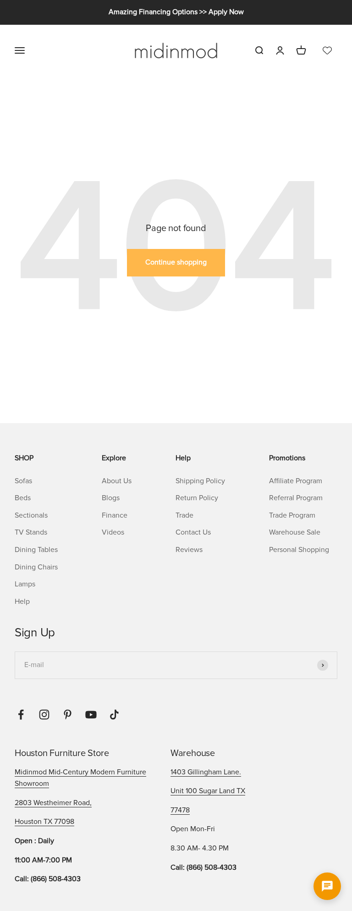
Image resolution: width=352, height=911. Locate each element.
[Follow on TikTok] (114, 714)
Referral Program (296, 497)
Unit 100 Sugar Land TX (207, 790)
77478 (180, 810)
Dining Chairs (36, 567)
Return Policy (197, 497)
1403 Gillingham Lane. (205, 772)
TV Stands (31, 532)
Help (22, 601)
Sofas (23, 481)
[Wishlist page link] (327, 50)
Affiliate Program (295, 481)
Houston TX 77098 (44, 821)
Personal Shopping (299, 549)
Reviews (189, 549)
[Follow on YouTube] (91, 714)
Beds (23, 497)
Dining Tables (36, 549)
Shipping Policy (200, 481)
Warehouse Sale (294, 532)
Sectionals (31, 515)
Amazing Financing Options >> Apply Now (176, 12)
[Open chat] (327, 886)
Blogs (111, 497)
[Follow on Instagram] (44, 714)
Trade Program (292, 515)
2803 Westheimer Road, (53, 802)
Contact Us (193, 532)
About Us (117, 481)
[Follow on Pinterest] (67, 714)
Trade (184, 515)
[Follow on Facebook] (21, 714)
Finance (114, 515)
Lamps (25, 584)
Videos (113, 532)
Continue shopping (176, 262)
